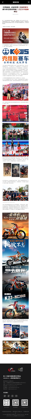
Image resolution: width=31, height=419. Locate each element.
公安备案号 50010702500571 (19, 415)
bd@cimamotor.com (12, 389)
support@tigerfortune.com (13, 387)
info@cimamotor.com (12, 385)
